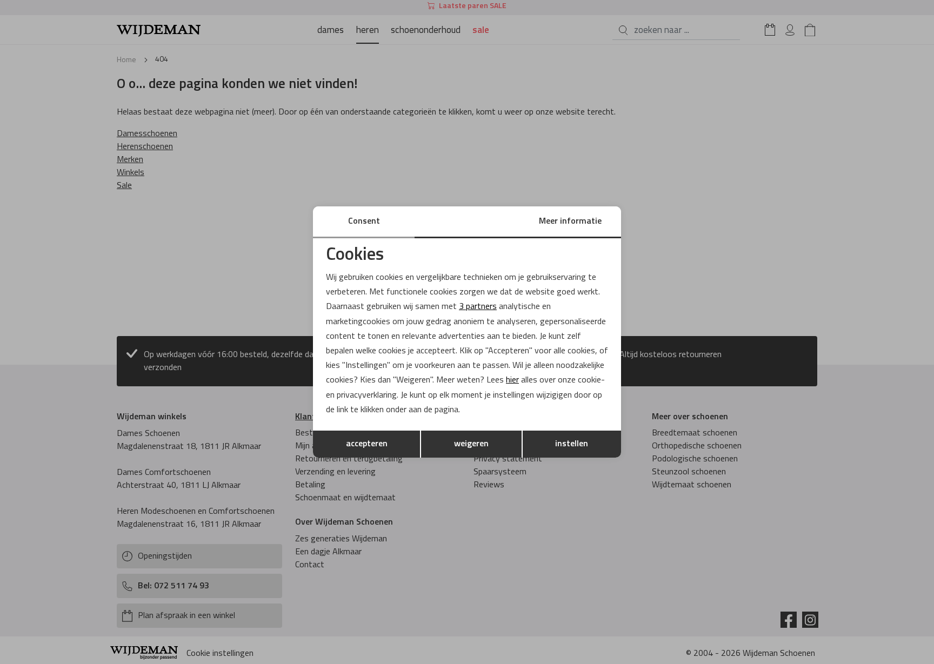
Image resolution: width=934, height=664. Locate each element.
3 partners (478, 307)
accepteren (367, 444)
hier (512, 380)
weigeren (471, 444)
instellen (571, 444)
